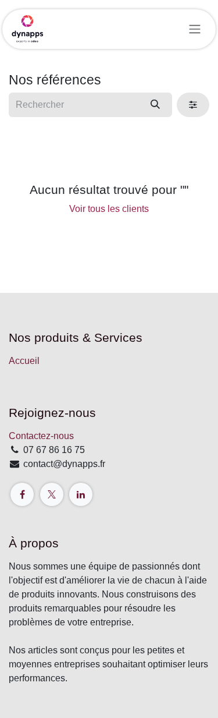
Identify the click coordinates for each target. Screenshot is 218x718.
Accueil (24, 361)
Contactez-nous (41, 436)
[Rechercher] (155, 105)
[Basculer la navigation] (194, 29)
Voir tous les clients (109, 209)
